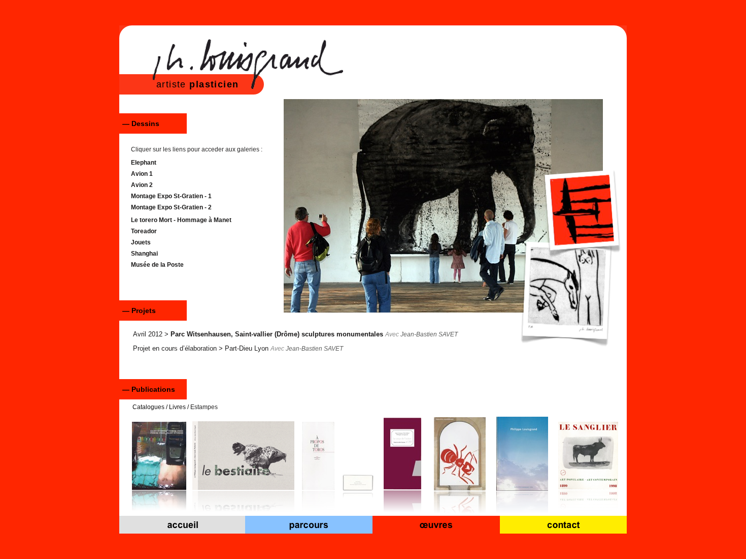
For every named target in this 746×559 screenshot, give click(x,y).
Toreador (144, 231)
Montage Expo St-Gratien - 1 (171, 196)
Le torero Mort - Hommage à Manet (181, 220)
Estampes (204, 407)
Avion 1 (142, 173)
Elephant (143, 162)
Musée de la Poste (157, 264)
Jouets (141, 242)
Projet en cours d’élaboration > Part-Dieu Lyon (200, 348)
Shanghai (144, 253)
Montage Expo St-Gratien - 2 (171, 207)
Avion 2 (142, 185)
